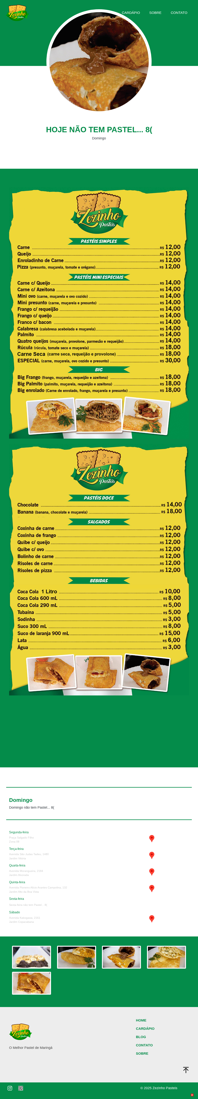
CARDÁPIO (145, 1029)
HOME (141, 1020)
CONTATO (144, 1045)
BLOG (141, 1037)
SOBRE (142, 1053)
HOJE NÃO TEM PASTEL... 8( (99, 129)
